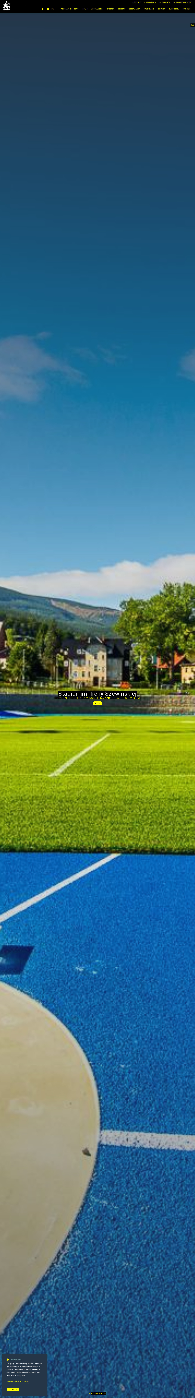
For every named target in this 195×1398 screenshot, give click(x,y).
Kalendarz (149, 9)
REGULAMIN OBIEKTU (70, 9)
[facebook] (42, 9)
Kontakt (161, 9)
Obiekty (121, 9)
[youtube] (47, 9)
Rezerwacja (134, 9)
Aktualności (97, 9)
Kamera (186, 9)
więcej (97, 710)
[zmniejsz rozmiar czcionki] (145, 2)
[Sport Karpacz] (6, 5)
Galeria (110, 9)
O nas (84, 9)
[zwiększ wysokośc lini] (155, 2)
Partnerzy (174, 9)
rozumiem (13, 1389)
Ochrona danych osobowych (17, 1382)
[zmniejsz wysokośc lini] (160, 2)
